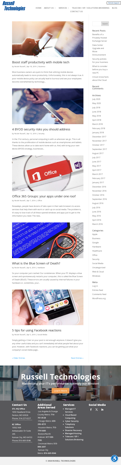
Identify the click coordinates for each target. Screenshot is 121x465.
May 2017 (96, 166)
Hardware (41, 267)
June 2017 (96, 161)
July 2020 (96, 99)
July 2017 (96, 157)
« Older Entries (18, 358)
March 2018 (97, 124)
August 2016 (97, 203)
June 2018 (96, 111)
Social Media (42, 334)
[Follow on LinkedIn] (102, 409)
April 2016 (96, 220)
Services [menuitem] (63, 8)
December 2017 (99, 136)
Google (95, 242)
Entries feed (97, 290)
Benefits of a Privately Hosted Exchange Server (99, 37)
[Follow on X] (96, 409)
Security (41, 133)
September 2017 (99, 149)
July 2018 (96, 107)
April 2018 (96, 120)
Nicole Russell (19, 66)
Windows (96, 276)
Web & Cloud (98, 271)
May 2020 (96, 103)
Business (41, 66)
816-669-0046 (50, 453)
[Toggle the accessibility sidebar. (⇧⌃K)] (114, 458)
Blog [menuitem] (114, 8)
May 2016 (96, 216)
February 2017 (98, 178)
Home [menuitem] (38, 8)
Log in (95, 286)
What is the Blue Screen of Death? (36, 263)
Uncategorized (98, 267)
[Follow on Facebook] (91, 409)
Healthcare (97, 251)
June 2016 (96, 211)
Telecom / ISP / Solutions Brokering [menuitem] (90, 8)
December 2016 (99, 186)
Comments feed (99, 294)
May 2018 (96, 116)
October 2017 (98, 145)
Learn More (60, 390)
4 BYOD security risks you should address (41, 129)
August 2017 (97, 153)
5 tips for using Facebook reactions (36, 330)
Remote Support (113, 3)
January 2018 (98, 132)
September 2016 (99, 199)
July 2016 (96, 207)
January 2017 (98, 182)
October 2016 (98, 195)
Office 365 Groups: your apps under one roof (44, 196)
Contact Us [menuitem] (76, 12)
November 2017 (99, 141)
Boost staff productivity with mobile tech (40, 62)
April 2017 (96, 170)
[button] (105, 23)
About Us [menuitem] (49, 8)
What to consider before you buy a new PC (99, 69)
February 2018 (98, 128)
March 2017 (97, 174)
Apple (94, 234)
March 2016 (97, 224)
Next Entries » (77, 358)
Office (39, 200)
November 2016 (99, 191)
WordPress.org (99, 298)
